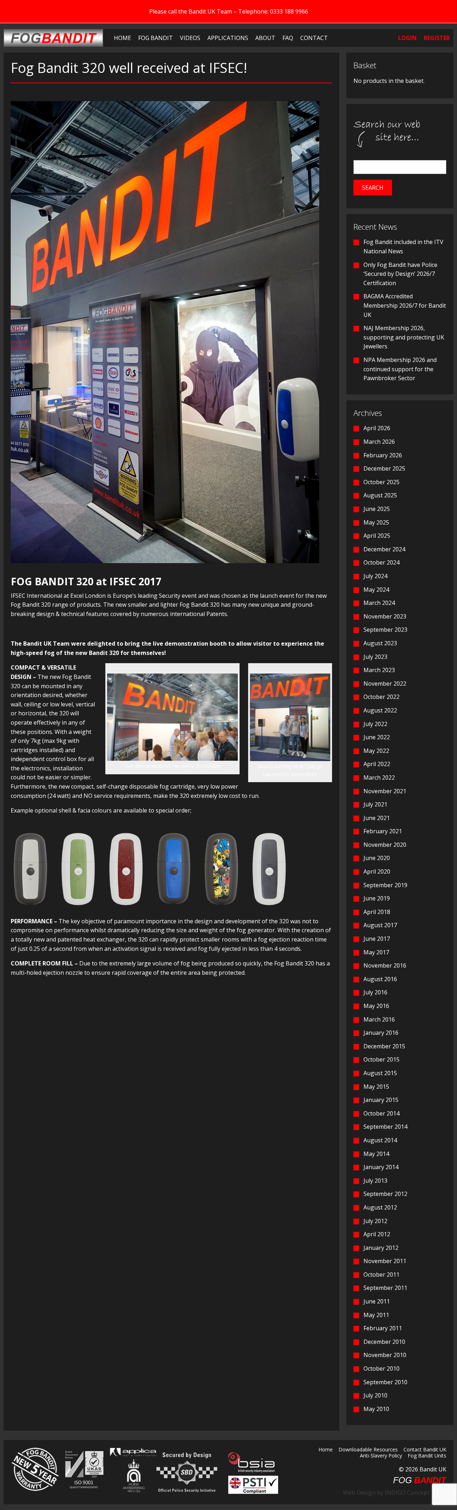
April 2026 (376, 428)
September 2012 (385, 1194)
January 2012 (380, 1248)
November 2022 (384, 683)
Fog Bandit (155, 38)
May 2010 (376, 1409)
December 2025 (384, 468)
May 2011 (376, 1315)
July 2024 (375, 576)
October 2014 (381, 1113)
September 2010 (385, 1382)
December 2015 (384, 1046)
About (265, 38)
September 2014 (385, 1127)
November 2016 (384, 965)
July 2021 (375, 804)
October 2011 (381, 1274)
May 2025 (376, 522)
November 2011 (384, 1261)
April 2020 (376, 871)
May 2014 (376, 1154)
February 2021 (382, 831)
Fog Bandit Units (427, 1456)
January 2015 (380, 1100)
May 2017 (376, 952)
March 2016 (379, 1019)
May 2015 (376, 1087)
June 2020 (376, 858)
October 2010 (381, 1368)
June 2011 (376, 1301)
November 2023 (384, 616)
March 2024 (379, 603)
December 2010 (384, 1342)
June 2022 (376, 737)
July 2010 (375, 1395)
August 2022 (380, 710)
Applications (227, 38)
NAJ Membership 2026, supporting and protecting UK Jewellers (403, 337)
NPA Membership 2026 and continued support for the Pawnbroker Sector (400, 369)
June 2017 (376, 939)
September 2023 (385, 630)
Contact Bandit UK (424, 1450)
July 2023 (375, 657)
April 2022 (376, 764)
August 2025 (380, 495)
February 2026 (382, 455)
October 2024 (381, 562)
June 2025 (376, 509)
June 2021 (376, 818)
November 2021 (384, 791)
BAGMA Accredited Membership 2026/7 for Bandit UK (404, 305)
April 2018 (376, 912)
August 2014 (380, 1140)
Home (122, 38)
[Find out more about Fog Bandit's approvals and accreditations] (83, 1469)
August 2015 (380, 1073)
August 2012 (380, 1207)
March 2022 (379, 777)
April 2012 (376, 1234)
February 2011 (382, 1328)
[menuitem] (122, 38)
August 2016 (380, 979)
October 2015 (381, 1059)
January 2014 (380, 1167)
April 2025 (376, 536)
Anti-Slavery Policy (381, 1456)
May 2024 (376, 589)
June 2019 (376, 898)
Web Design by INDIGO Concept (388, 1492)
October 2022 (381, 697)
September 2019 (385, 885)
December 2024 (384, 549)
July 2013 (375, 1180)
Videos (190, 38)
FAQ (287, 38)
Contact (314, 38)
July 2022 (375, 724)
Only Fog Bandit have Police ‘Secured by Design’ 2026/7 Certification (400, 274)
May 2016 (376, 1006)
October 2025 (381, 482)
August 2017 (380, 925)
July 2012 (375, 1221)
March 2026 (379, 442)
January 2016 (380, 1033)
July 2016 (375, 992)
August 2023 (380, 643)
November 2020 (384, 845)
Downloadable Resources (368, 1450)
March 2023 (379, 670)
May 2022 (376, 751)
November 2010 (384, 1355)
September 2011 (385, 1288)
